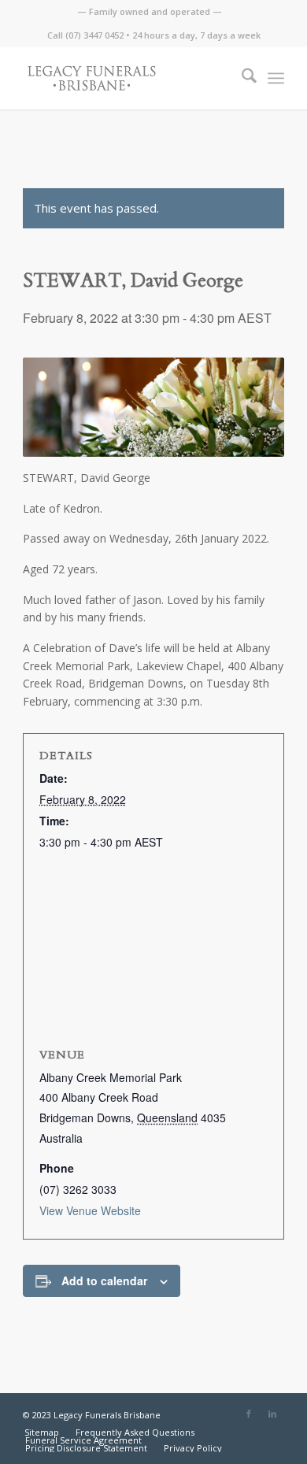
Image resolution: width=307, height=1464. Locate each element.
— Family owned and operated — (149, 11)
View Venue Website (90, 1210)
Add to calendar (104, 1280)
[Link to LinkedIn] (272, 1413)
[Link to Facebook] (249, 1413)
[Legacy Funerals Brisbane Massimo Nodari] (127, 77)
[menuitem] (149, 12)
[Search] (241, 77)
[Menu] (276, 78)
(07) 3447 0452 (94, 35)
